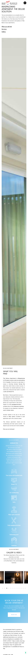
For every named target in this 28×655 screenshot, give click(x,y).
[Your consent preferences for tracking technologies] (25, 652)
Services (4, 29)
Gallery (4, 31)
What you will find (7, 26)
